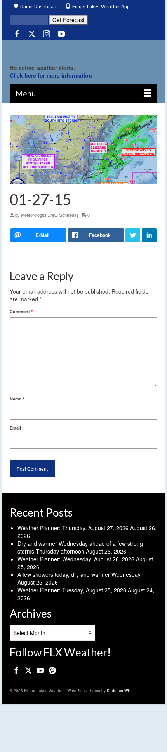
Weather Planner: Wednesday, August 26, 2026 (75, 559)
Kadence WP (118, 690)
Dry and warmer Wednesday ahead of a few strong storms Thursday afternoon (80, 547)
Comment (21, 311)
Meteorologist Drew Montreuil (48, 215)
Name (17, 399)
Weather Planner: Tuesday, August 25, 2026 (71, 590)
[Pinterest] (52, 670)
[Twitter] (31, 33)
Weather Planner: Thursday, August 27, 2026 (73, 528)
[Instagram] (46, 33)
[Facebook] (17, 33)
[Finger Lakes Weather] (83, 50)
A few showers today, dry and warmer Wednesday (79, 574)
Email (17, 428)
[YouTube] (61, 33)
